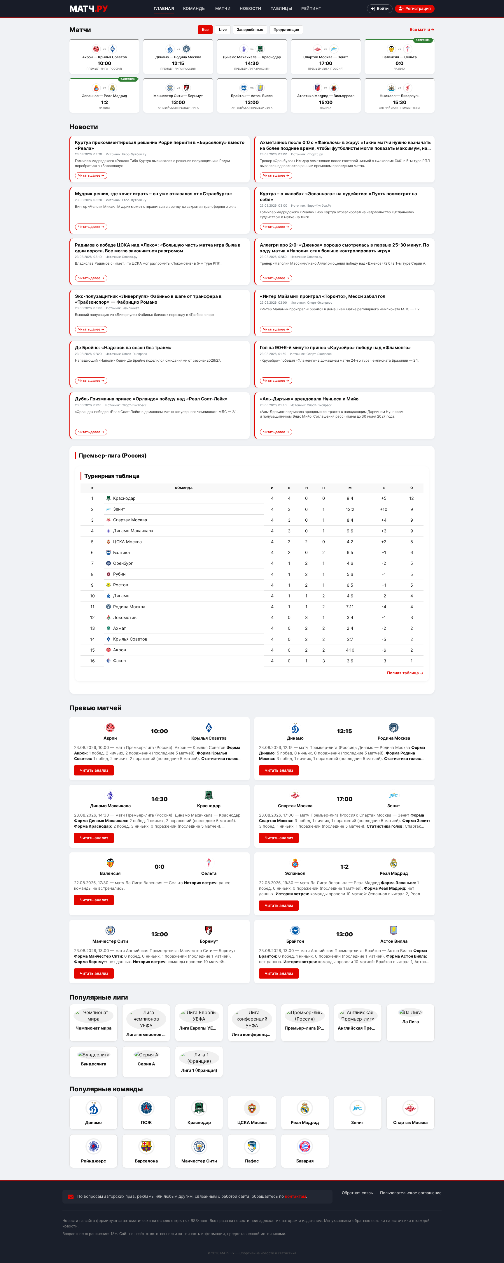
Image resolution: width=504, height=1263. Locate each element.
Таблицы (281, 8)
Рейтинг (311, 8)
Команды (194, 8)
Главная (164, 8)
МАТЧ (88, 8)
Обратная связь (357, 1192)
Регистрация (418, 8)
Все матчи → (422, 29)
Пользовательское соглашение (411, 1192)
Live (223, 29)
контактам (295, 1196)
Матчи (223, 8)
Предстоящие (286, 29)
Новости (250, 8)
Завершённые (250, 29)
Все (205, 29)
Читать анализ (94, 770)
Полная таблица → (405, 673)
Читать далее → (91, 175)
